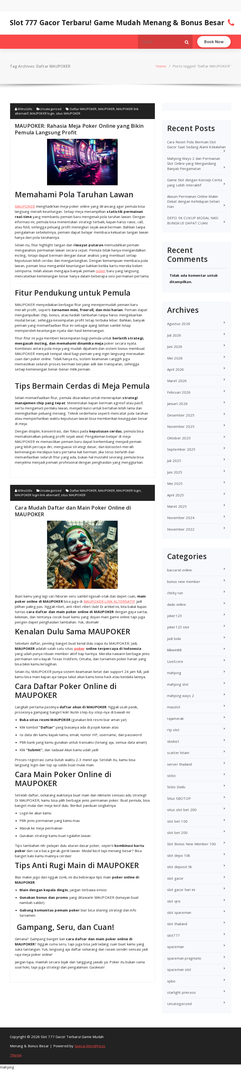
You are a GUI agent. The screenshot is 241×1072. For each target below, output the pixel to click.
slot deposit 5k (179, 866)
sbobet (173, 741)
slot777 (173, 935)
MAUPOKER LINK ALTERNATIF (109, 601)
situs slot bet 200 (182, 809)
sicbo (171, 775)
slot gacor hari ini (181, 889)
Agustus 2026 (178, 323)
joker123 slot (178, 627)
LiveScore (175, 661)
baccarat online (179, 570)
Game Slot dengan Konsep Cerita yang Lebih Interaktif (194, 182)
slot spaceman (179, 912)
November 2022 (181, 529)
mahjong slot (178, 684)
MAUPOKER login (42, 113)
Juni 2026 (174, 346)
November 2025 (181, 426)
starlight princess (181, 992)
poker (101, 270)
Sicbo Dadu (176, 786)
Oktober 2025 (179, 438)
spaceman (175, 946)
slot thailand (177, 923)
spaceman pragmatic (184, 958)
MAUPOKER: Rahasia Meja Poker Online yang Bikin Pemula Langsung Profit (79, 129)
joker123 (174, 615)
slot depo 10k (178, 855)
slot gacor (175, 878)
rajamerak (175, 718)
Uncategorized (50, 109)
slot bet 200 (177, 832)
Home (161, 66)
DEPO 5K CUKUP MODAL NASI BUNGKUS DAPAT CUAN (193, 220)
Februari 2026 (179, 392)
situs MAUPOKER (68, 113)
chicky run (175, 592)
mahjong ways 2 (180, 695)
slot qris (174, 901)
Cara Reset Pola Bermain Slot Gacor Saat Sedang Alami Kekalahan (196, 144)
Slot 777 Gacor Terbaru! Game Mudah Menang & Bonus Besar (117, 22)
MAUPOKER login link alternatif (37, 495)
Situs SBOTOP (179, 798)
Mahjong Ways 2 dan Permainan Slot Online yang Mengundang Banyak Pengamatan (193, 163)
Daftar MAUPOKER (83, 109)
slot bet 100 (177, 821)
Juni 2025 (174, 472)
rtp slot (173, 729)
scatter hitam (178, 752)
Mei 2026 (175, 358)
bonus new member (183, 581)
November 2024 (181, 517)
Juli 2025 (174, 460)
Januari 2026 (177, 403)
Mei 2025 (175, 483)
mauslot (173, 707)
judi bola (174, 638)
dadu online (176, 604)
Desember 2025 (181, 415)
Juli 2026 (174, 335)
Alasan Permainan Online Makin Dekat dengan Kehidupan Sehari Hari (193, 201)
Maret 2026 (177, 380)
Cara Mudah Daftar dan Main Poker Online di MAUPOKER (73, 511)
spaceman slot (179, 969)
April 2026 (175, 369)
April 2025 (175, 495)
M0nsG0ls (24, 109)
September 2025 (181, 449)
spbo (171, 981)
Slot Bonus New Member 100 (191, 843)
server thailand (179, 764)
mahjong (174, 672)
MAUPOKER (106, 109)
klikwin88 (174, 649)
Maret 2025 (177, 506)
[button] (187, 41)
